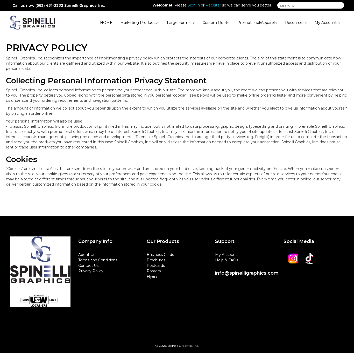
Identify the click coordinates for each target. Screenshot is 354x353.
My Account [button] (326, 22)
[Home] (40, 274)
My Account (226, 254)
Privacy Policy (90, 271)
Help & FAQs (226, 260)
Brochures (156, 260)
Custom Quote (216, 22)
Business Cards (160, 254)
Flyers (152, 276)
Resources (294, 22)
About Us (86, 254)
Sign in (194, 5)
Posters (154, 271)
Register (213, 5)
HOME (106, 22)
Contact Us (88, 265)
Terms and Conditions (97, 260)
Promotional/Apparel (256, 22)
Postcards (156, 265)
